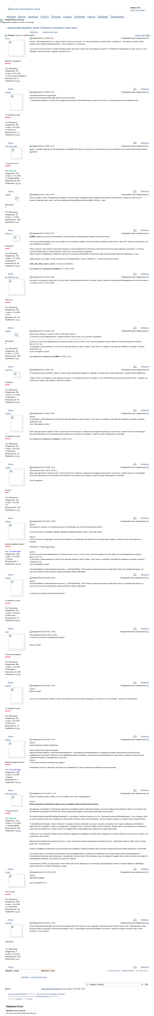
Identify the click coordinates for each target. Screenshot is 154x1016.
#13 (147, 632)
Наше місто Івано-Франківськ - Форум (23, 28)
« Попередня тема (114, 971)
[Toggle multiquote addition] (135, 89)
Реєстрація (140, 10)
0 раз (17, 959)
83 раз (17, 135)
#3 (148, 146)
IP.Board (19, 999)
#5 (148, 233)
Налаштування (140, 35)
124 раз (18, 674)
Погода (56, 16)
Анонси (33, 16)
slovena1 (8, 923)
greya (7, 38)
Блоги (22, 16)
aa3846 (8, 195)
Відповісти (34, 32)
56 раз (17, 266)
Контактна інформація (50, 994)
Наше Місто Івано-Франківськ (17, 994)
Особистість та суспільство (52, 28)
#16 (147, 793)
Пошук (67, 16)
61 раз (17, 81)
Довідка (103, 16)
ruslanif (7, 467)
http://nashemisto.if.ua (43, 996)
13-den (7, 872)
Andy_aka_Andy (11, 146)
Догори (10, 89)
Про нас (39, 994)
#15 (147, 739)
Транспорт (117, 16)
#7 (148, 331)
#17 (147, 872)
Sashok (8, 92)
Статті (44, 16)
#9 (148, 413)
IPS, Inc (29, 999)
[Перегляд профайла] (17, 48)
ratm (6, 632)
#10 (147, 467)
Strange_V (9, 233)
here (34, 1013)
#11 (147, 521)
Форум (11, 16)
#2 (148, 92)
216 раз (18, 183)
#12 (147, 578)
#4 (148, 194)
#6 (148, 277)
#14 (147, 685)
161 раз (18, 564)
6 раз (17, 222)
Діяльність (61, 994)
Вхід (132, 10)
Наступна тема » (142, 971)
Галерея (79, 16)
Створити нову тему (50, 32)
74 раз (17, 320)
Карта (91, 16)
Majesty (8, 521)
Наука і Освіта (71, 28)
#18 (147, 923)
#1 (148, 38)
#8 (148, 370)
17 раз (17, 510)
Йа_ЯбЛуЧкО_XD (11, 277)
